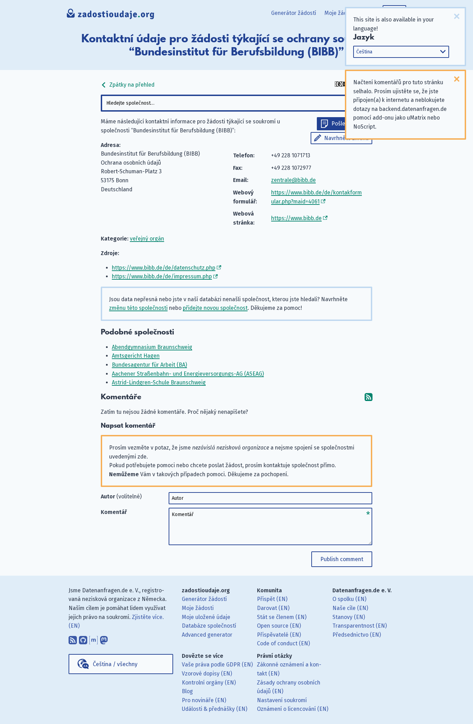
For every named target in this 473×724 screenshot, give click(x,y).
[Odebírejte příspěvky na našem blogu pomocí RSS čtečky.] (73, 639)
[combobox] (236, 103)
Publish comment (341, 559)
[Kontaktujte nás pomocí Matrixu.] (93, 639)
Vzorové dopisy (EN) (207, 673)
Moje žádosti (340, 13)
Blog (187, 691)
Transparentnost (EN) (359, 625)
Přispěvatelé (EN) (279, 634)
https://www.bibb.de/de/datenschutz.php (163, 267)
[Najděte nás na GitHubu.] (83, 639)
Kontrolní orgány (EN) (209, 682)
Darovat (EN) (273, 608)
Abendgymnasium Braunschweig (152, 347)
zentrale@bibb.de (293, 180)
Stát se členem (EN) (281, 617)
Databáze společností (209, 625)
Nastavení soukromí (282, 700)
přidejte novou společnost (215, 308)
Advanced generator (207, 634)
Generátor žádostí (293, 13)
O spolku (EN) (349, 599)
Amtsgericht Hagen (136, 355)
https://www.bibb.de (296, 218)
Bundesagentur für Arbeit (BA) (149, 364)
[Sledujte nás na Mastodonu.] (104, 639)
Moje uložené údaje (206, 617)
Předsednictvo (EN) (356, 634)
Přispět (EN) (272, 599)
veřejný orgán (147, 238)
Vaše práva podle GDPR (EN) (217, 664)
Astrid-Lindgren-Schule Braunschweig (159, 382)
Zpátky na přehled (131, 84)
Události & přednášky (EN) (214, 709)
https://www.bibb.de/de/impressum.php (162, 276)
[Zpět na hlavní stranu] (110, 16)
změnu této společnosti (138, 308)
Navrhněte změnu (346, 138)
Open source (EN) (279, 625)
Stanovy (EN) (348, 617)
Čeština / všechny (115, 664)
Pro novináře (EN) (204, 700)
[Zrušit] (456, 16)
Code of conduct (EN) (283, 643)
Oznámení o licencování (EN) (292, 709)
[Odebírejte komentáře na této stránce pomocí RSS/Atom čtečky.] (368, 397)
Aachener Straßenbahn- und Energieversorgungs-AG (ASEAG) (188, 373)
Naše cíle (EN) (350, 608)
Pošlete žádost (350, 123)
